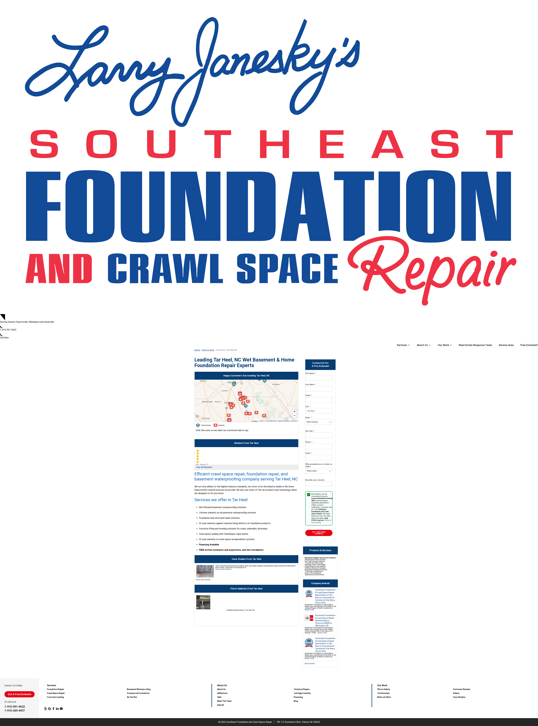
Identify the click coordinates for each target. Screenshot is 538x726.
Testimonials (383, 693)
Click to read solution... (224, 569)
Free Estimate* (529, 345)
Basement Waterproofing (139, 689)
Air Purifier (132, 697)
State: (308, 417)
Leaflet (261, 421)
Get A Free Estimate (19, 694)
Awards (220, 705)
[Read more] (309, 610)
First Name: (310, 373)
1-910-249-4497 (14, 710)
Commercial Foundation (138, 693)
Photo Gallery (383, 689)
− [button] (294, 415)
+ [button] (294, 411)
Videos (456, 693)
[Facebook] (53, 708)
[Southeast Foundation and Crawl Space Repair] (269, 157)
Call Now (4, 337)
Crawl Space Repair (56, 693)
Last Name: (310, 384)
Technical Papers (302, 689)
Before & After (384, 697)
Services (402, 345)
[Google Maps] (49, 708)
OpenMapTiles (271, 421)
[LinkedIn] (57, 708)
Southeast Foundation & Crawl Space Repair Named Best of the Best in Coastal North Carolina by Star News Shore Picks (325, 596)
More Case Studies (203, 580)
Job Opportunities (302, 693)
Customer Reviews (461, 689)
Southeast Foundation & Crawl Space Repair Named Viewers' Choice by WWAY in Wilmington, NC (325, 620)
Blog (296, 701)
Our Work (443, 345)
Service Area (506, 345)
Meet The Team (224, 701)
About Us (422, 345)
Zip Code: (309, 431)
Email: (308, 453)
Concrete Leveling (55, 697)
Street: (308, 395)
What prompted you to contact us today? (318, 465)
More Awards (310, 664)
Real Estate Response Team (475, 345)
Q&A (219, 697)
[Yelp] (45, 708)
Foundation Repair (55, 689)
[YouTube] (61, 708)
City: (307, 406)
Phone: (308, 442)
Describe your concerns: (315, 480)
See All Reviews (204, 467)
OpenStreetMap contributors (288, 421)
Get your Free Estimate (319, 533)
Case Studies (459, 697)
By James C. (202, 464)
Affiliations (222, 693)
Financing (298, 697)
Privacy (318, 522)
